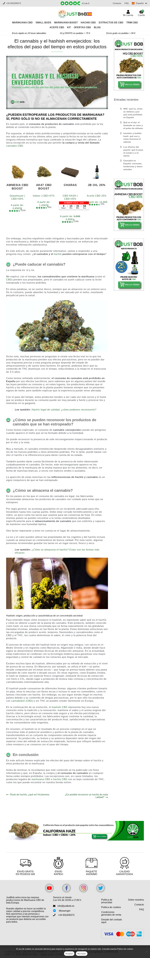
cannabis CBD (14, 146)
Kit (69, 27)
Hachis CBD (88, 22)
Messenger (64, 911)
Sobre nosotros (136, 900)
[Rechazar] (146, 951)
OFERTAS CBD (82, 27)
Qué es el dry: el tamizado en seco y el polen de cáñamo (133, 125)
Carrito (141, 13)
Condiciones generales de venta (111, 913)
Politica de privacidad (106, 901)
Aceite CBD (57, 27)
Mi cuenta (128, 15)
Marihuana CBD (22, 22)
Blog (97, 27)
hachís (58, 254)
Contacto (117, 3)
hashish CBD (59, 707)
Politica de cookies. (125, 949)
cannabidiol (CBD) (22, 701)
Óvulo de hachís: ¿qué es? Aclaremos (29, 794)
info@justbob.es (65, 906)
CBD (9, 279)
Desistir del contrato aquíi (111, 920)
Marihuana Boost (66, 22)
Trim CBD (132, 22)
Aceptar (69, 953)
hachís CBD (60, 779)
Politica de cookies (111, 907)
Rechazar (81, 953)
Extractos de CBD (111, 22)
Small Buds (43, 22)
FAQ (127, 3)
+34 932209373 (13, 3)
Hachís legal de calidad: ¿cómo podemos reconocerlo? (64, 409)
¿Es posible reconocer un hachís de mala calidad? (86, 795)
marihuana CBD (40, 779)
